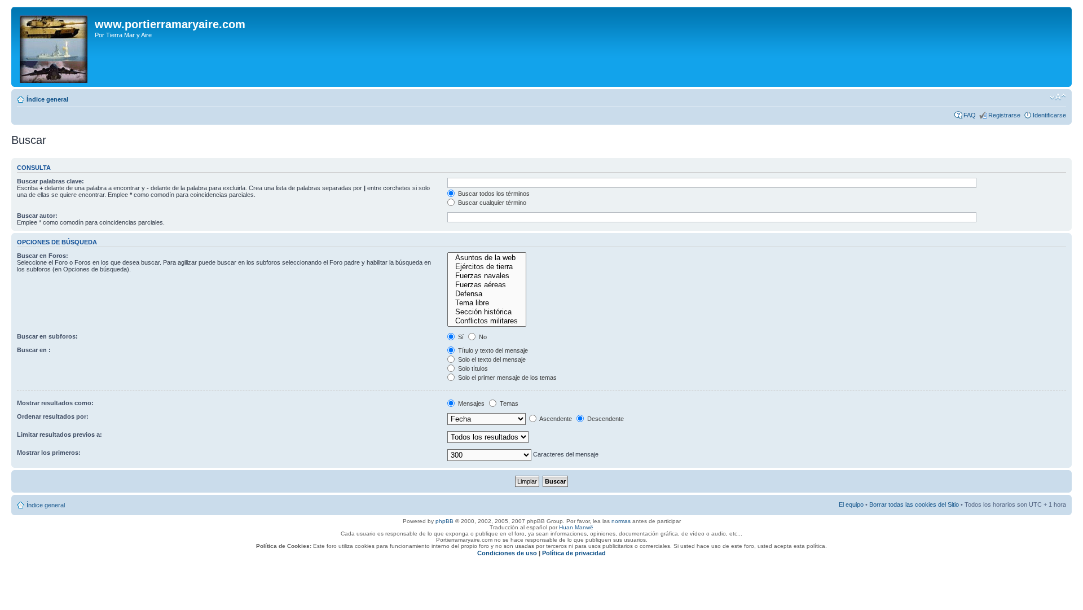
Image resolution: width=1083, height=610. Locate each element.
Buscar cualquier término (491, 202)
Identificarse (1049, 115)
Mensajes (470, 403)
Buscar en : (34, 349)
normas (621, 521)
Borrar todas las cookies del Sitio (914, 504)
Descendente (604, 418)
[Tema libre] (486, 303)
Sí (460, 336)
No (482, 336)
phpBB (444, 521)
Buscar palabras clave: (50, 181)
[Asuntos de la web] (486, 257)
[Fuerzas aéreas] (486, 284)
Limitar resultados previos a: (59, 434)
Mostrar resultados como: (55, 403)
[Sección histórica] (486, 312)
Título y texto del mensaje (492, 350)
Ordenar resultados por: (53, 416)
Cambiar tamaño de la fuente (1058, 97)
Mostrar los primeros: (49, 452)
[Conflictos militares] (486, 321)
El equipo (851, 504)
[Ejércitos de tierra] (486, 266)
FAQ (969, 115)
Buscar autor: (37, 215)
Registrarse (1004, 115)
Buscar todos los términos (493, 193)
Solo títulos (472, 368)
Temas (508, 403)
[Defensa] (486, 294)
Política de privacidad (574, 553)
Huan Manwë (576, 527)
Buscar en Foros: (42, 255)
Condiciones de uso (507, 553)
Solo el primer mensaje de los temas (506, 377)
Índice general (47, 99)
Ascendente (555, 418)
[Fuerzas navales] (486, 275)
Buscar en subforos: (47, 336)
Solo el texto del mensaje (491, 359)
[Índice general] (54, 47)
